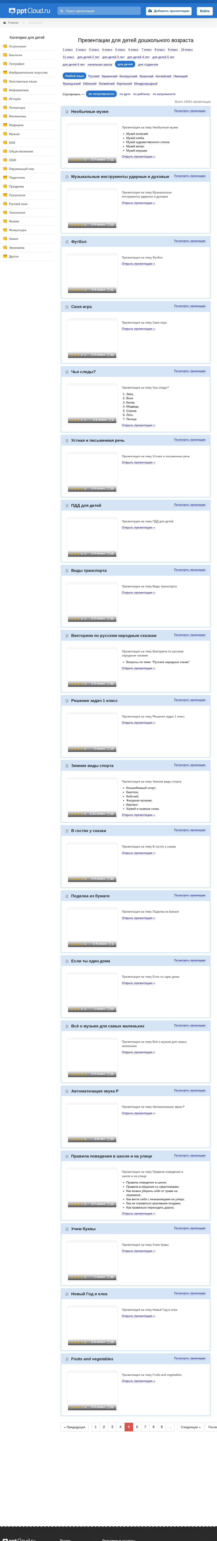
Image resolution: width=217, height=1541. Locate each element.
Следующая (189, 1427)
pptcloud (29, 10)
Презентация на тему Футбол (142, 257)
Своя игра (81, 306)
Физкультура (17, 230)
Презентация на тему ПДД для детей (147, 521)
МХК (12, 142)
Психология (17, 195)
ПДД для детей (86, 505)
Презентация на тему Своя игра (144, 322)
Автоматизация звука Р (95, 1091)
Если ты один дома (90, 961)
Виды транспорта (89, 570)
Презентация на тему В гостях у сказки (149, 846)
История (15, 99)
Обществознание (21, 151)
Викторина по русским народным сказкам (113, 635)
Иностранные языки (23, 81)
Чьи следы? (83, 371)
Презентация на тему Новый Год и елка (149, 1309)
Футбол (78, 241)
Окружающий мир (21, 168)
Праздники (16, 186)
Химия (13, 238)
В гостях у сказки (88, 830)
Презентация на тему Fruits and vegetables (152, 1374)
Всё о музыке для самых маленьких (108, 1026)
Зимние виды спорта (92, 765)
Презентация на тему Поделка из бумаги (150, 911)
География (16, 63)
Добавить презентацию (171, 11)
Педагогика (17, 177)
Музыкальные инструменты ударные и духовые (120, 176)
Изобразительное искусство (28, 72)
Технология (17, 212)
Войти (205, 11)
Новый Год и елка (89, 1294)
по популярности (101, 93)
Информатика (19, 90)
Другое (14, 256)
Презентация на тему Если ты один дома (150, 976)
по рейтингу (141, 94)
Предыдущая (76, 1427)
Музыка (14, 134)
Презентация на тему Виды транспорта (149, 586)
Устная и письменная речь (98, 440)
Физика (14, 221)
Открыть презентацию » (138, 156)
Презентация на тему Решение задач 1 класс (153, 716)
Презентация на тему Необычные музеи (150, 127)
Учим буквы (83, 1229)
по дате (125, 94)
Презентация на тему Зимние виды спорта (151, 781)
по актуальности (164, 94)
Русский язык (18, 204)
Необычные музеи (89, 111)
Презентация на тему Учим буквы (145, 1244)
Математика (17, 116)
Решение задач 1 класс (94, 700)
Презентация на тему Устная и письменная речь (156, 456)
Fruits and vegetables (92, 1359)
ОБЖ (12, 160)
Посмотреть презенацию (190, 110)
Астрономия (17, 46)
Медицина (16, 125)
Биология (15, 55)
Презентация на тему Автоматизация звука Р (153, 1106)
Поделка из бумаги (90, 896)
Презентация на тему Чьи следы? (145, 387)
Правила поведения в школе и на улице (111, 1156)
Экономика (16, 247)
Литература (17, 107)
